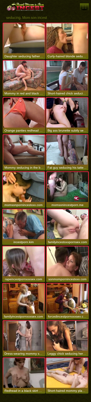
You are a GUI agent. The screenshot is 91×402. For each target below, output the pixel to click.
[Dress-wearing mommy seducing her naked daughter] (24, 336)
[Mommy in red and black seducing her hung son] (24, 75)
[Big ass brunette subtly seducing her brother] (67, 113)
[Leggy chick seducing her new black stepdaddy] (67, 336)
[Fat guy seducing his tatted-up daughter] (67, 150)
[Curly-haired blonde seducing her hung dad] (67, 38)
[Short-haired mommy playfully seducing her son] (67, 373)
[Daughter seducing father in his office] (24, 38)
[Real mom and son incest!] (26, 6)
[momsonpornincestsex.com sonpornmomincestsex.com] (84, 6)
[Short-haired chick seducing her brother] (67, 75)
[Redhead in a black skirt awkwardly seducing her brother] (24, 373)
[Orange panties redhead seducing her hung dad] (24, 113)
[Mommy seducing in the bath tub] (24, 150)
